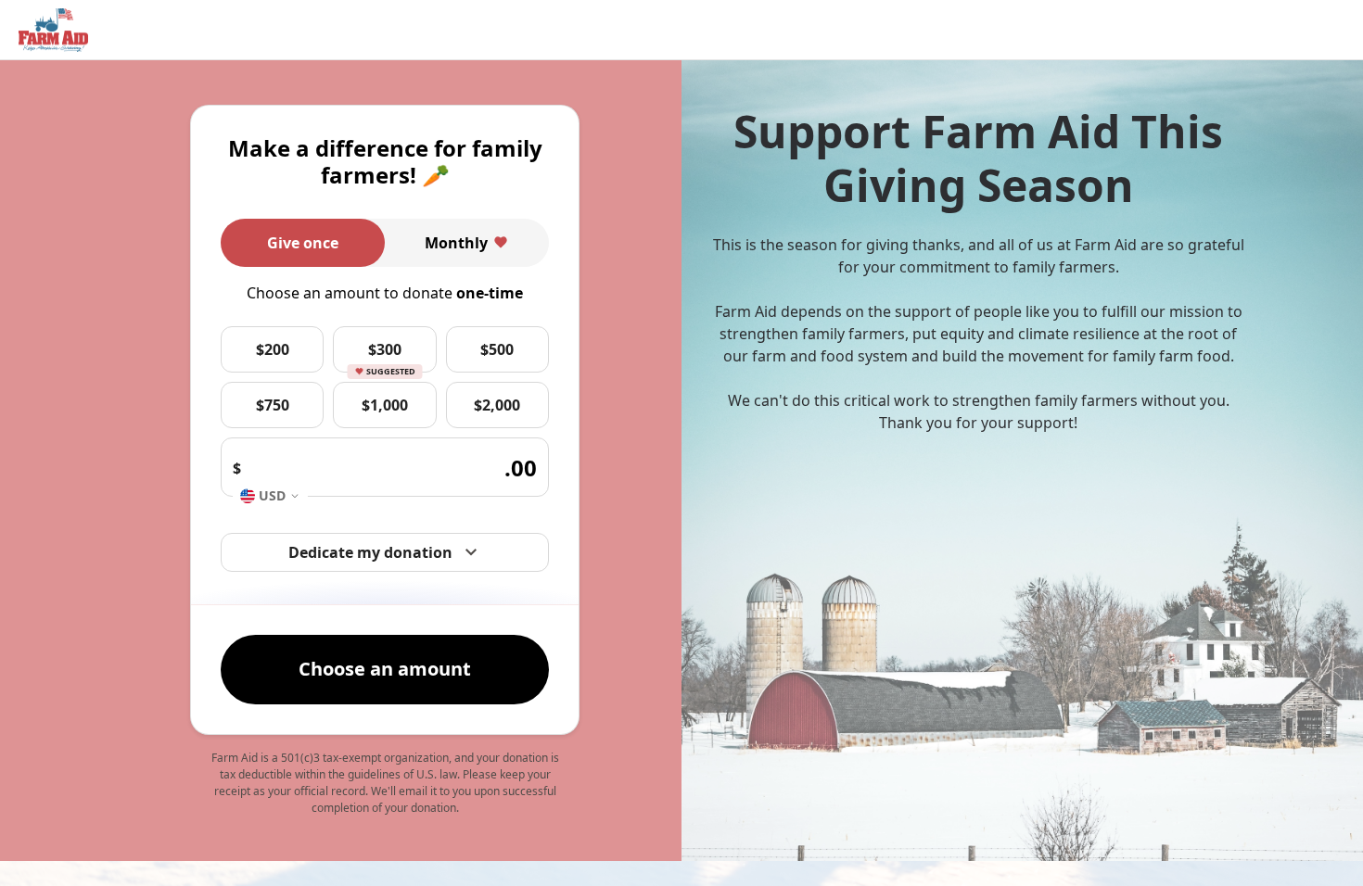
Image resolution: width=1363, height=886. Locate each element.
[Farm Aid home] (53, 30)
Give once (302, 243)
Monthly (456, 243)
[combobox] (270, 495)
